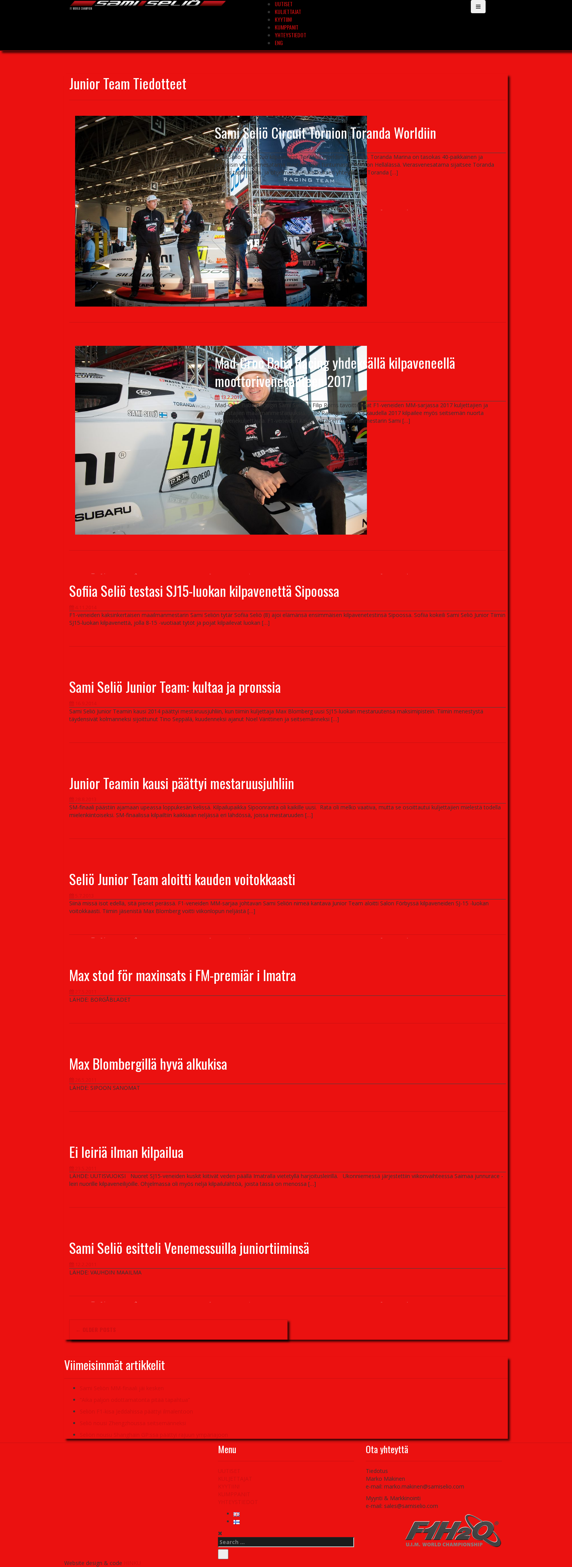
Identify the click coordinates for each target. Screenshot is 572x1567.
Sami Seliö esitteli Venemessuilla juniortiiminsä (189, 1247)
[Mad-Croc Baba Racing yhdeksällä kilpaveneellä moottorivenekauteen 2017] (221, 439)
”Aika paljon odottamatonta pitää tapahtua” (135, 1399)
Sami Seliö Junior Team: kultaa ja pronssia (175, 686)
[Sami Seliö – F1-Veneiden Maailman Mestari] (148, 4)
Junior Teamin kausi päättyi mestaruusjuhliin (181, 782)
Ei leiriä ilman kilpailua (126, 1151)
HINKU (132, 1563)
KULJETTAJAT (288, 11)
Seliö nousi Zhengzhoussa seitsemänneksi (133, 1423)
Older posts (95, 1329)
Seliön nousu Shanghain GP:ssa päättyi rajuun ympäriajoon (154, 1434)
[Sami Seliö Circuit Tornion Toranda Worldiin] (221, 210)
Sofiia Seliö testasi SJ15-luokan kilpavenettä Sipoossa (204, 590)
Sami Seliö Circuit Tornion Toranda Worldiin (325, 132)
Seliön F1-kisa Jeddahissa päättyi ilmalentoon (136, 1411)
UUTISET (229, 1471)
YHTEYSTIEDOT (290, 35)
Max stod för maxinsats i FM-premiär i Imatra (182, 974)
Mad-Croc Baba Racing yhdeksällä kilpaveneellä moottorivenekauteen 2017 (335, 371)
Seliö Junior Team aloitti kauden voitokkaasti (182, 878)
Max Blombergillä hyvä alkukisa (148, 1063)
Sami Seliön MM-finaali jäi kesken (122, 1388)
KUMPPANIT (286, 27)
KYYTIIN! (283, 19)
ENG (279, 42)
